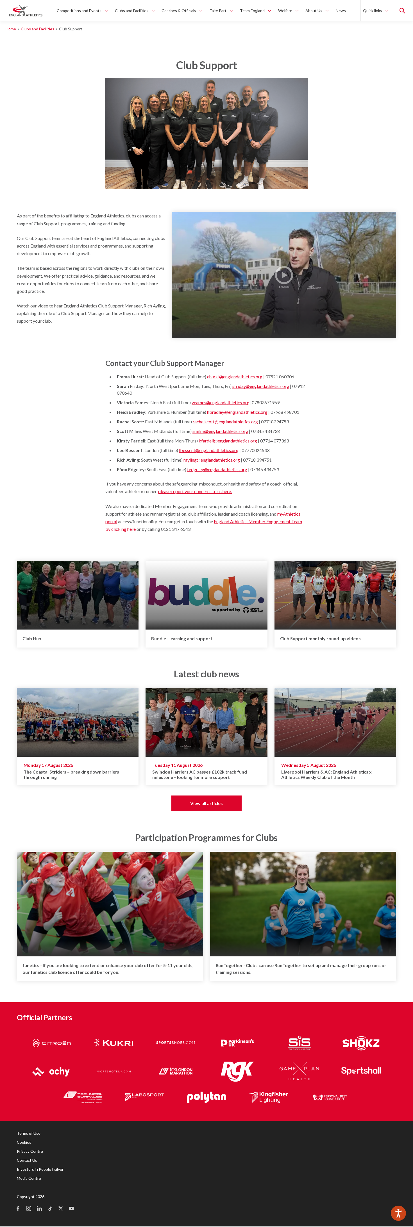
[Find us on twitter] (61, 1209)
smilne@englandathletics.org (220, 431)
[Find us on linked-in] (39, 1209)
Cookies (24, 1142)
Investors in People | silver (40, 1169)
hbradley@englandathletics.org (237, 412)
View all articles (206, 803)
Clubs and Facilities (37, 28)
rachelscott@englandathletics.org (225, 421)
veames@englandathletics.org (220, 402)
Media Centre (29, 1178)
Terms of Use (28, 1133)
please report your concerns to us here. (195, 491)
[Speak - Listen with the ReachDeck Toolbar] (398, 1213)
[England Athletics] (25, 11)
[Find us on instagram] (29, 1209)
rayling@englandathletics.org (211, 459)
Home (11, 28)
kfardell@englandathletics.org (228, 440)
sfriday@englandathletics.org (260, 386)
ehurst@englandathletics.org (234, 376)
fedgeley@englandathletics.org (217, 469)
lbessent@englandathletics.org (209, 450)
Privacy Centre (30, 1151)
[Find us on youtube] (71, 1209)
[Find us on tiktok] (50, 1209)
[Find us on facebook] (18, 1209)
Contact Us (27, 1160)
